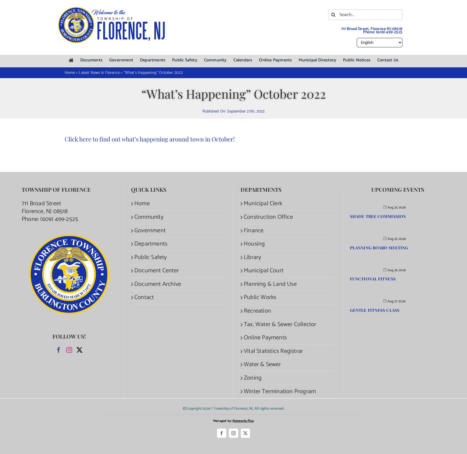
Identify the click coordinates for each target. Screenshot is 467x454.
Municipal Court (263, 271)
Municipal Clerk (263, 204)
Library (252, 257)
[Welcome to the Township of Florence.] (112, 9)
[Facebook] (59, 350)
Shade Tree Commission (378, 216)
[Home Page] (71, 60)
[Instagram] (69, 350)
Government (150, 231)
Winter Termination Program (280, 392)
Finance (253, 231)
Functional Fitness (373, 278)
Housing (254, 244)
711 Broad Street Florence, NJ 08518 (45, 207)
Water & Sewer (262, 365)
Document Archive (157, 284)
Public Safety (150, 257)
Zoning (253, 378)
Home (142, 204)
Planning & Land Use (270, 284)
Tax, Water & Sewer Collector (280, 325)
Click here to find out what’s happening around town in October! (150, 139)
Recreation (257, 311)
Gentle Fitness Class (374, 310)
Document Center (156, 271)
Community (149, 217)
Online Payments (265, 338)
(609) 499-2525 (389, 32)
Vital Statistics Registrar (273, 351)
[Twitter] (79, 350)
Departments (150, 244)
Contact (144, 297)
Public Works (260, 297)
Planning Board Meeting (379, 247)
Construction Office (268, 217)
